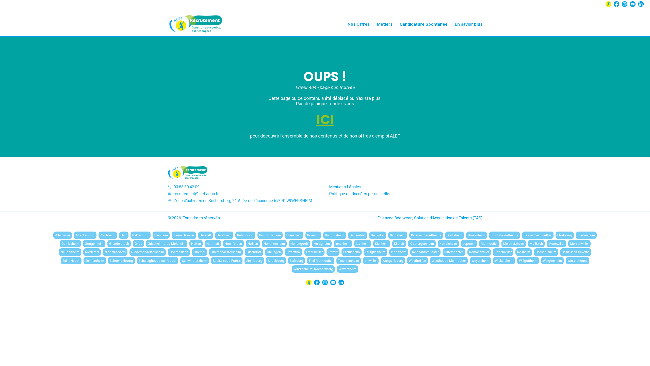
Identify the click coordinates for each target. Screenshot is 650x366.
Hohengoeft (299, 244)
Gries (138, 244)
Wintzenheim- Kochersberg (313, 269)
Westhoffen (417, 261)
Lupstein (469, 244)
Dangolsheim (334, 235)
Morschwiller (579, 244)
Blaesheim (294, 235)
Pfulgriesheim (375, 252)
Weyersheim (480, 261)
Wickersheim (504, 261)
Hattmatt (212, 244)
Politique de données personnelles (360, 193)
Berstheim (224, 235)
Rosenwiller (503, 252)
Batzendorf (140, 235)
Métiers (385, 24)
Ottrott (333, 252)
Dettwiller (377, 235)
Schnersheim (94, 261)
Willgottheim (528, 261)
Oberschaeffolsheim (226, 252)
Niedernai (92, 252)
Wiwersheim (347, 269)
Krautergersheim (422, 244)
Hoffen (253, 244)
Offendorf (254, 252)
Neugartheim (70, 252)
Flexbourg (564, 235)
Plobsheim (399, 252)
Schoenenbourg (121, 261)
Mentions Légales (345, 187)
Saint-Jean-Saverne (576, 252)
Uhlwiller (371, 261)
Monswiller (556, 244)
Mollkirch (536, 244)
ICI (325, 120)
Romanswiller (479, 252)
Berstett (205, 235)
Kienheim (381, 244)
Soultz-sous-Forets (227, 261)
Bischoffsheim (270, 235)
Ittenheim (362, 244)
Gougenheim (94, 244)
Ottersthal (293, 252)
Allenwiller (62, 235)
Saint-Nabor (71, 261)
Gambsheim (70, 244)
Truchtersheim (348, 261)
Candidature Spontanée (424, 24)
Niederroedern (115, 252)
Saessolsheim (546, 252)
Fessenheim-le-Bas (538, 235)
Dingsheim (397, 235)
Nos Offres (359, 24)
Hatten (196, 244)
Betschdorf (245, 235)
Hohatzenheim (274, 244)
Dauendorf (357, 235)
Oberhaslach (179, 252)
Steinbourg (254, 261)
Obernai (199, 252)
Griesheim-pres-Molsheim (167, 244)
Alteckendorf (85, 235)
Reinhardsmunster (425, 252)
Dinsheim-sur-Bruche (426, 235)
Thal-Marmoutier (321, 261)
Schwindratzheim (194, 261)
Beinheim (161, 235)
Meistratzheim (513, 244)
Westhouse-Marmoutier (449, 261)
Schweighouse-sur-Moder (157, 261)
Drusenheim (476, 235)
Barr (124, 235)
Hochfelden (233, 244)
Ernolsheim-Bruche (504, 235)
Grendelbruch (119, 244)
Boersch (313, 235)
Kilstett (399, 244)
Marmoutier (489, 244)
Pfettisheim (351, 252)
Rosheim (523, 252)
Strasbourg (276, 261)
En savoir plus (468, 24)
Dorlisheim (454, 235)
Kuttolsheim (448, 244)
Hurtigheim (322, 244)
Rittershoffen (454, 252)
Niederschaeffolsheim (147, 252)
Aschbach (107, 235)
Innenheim (342, 244)
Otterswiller (314, 252)
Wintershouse (577, 261)
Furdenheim (586, 235)
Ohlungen (274, 252)
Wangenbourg (392, 261)
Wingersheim (552, 261)
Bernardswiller (183, 235)
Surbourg (296, 261)
